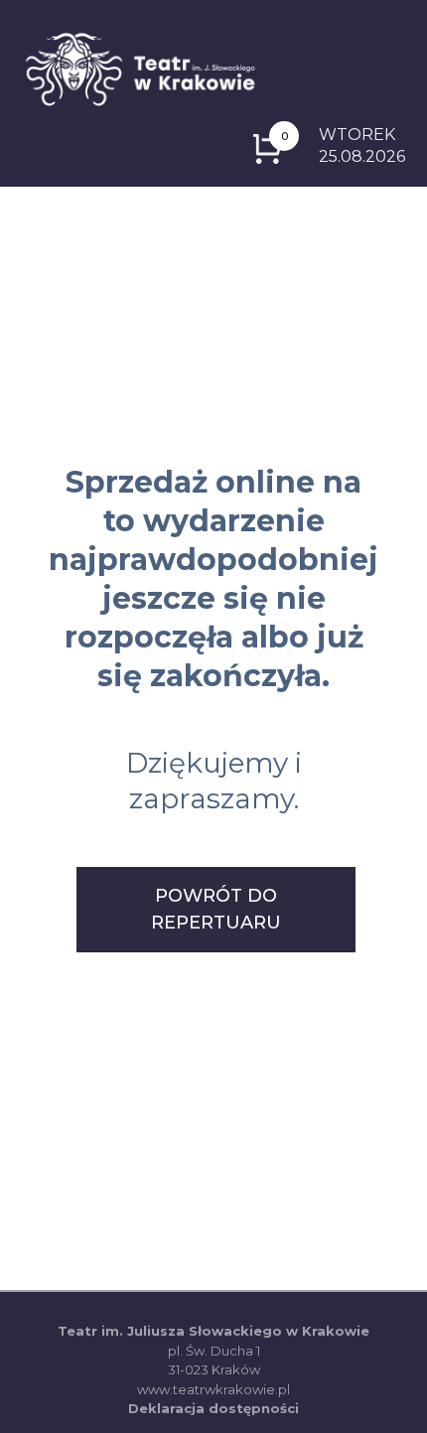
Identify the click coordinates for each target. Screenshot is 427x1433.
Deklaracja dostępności (213, 1408)
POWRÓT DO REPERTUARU (216, 909)
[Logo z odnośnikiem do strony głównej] (140, 68)
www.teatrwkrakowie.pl (213, 1389)
